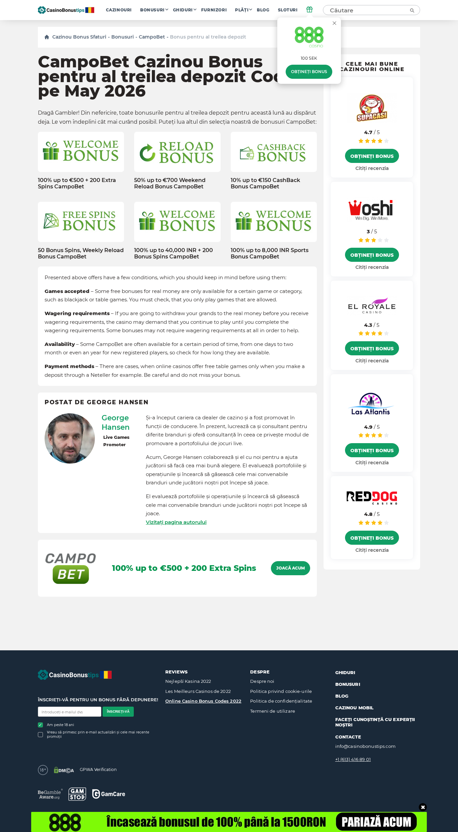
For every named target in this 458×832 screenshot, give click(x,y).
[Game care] (108, 794)
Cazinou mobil (354, 707)
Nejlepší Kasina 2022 (188, 681)
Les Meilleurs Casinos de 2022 (198, 691)
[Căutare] (411, 10)
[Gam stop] (77, 794)
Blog (263, 10)
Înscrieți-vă (118, 711)
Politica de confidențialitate (281, 701)
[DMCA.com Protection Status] (64, 770)
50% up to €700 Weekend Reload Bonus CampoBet (170, 183)
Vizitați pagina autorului (176, 522)
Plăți (241, 10)
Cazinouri (119, 10)
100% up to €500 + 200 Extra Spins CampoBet (77, 183)
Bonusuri (152, 10)
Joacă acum (290, 568)
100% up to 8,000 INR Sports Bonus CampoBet (269, 253)
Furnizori (214, 10)
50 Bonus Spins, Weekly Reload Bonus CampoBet (81, 253)
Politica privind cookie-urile (281, 691)
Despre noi (262, 681)
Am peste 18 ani (60, 725)
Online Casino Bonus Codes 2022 (203, 701)
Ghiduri (183, 10)
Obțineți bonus (309, 71)
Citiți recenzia (372, 168)
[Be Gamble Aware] (50, 794)
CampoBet (152, 37)
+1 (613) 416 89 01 (353, 759)
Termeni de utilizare (272, 711)
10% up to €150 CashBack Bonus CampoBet (265, 183)
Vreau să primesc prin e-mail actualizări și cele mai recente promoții (98, 734)
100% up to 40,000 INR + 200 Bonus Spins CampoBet (173, 253)
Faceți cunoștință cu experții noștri (375, 722)
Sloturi (288, 10)
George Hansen (116, 422)
